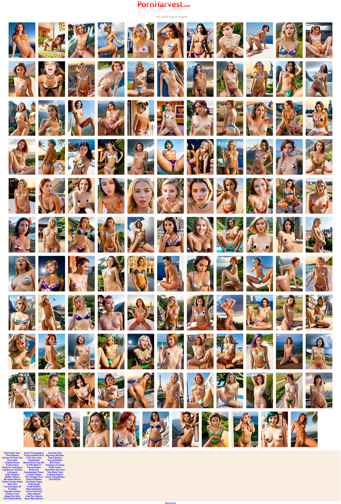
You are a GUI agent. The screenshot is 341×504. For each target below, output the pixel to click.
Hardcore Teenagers (12, 467)
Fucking (12, 489)
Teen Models (12, 455)
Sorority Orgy (55, 453)
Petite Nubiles (34, 486)
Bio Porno (55, 462)
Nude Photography (34, 453)
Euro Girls (12, 460)
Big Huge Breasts (55, 455)
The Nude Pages (34, 482)
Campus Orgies (55, 474)
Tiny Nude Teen (55, 472)
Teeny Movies (55, 458)
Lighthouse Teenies (12, 470)
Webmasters (170, 503)
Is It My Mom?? (33, 465)
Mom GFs (12, 484)
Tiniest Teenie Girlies (12, 482)
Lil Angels (12, 472)
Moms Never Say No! (33, 462)
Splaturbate (34, 460)
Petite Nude (34, 484)
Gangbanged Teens (34, 472)
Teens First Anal (34, 491)
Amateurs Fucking (55, 465)
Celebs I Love (12, 494)
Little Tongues (12, 474)
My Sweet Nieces (12, 479)
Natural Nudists (34, 489)
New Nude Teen (12, 453)
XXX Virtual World (12, 498)
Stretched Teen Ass (55, 470)
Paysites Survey (12, 491)
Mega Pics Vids (12, 496)
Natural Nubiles (34, 479)
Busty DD (34, 470)
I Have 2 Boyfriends (55, 477)
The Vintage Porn (34, 477)
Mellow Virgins (12, 477)
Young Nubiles (54, 460)
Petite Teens (55, 467)
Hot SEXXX (55, 479)
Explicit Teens (12, 462)
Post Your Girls (34, 458)
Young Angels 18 (12, 486)
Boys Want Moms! (34, 498)
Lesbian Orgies (34, 474)
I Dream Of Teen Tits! (12, 458)
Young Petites (34, 467)
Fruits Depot (12, 465)
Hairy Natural (33, 494)
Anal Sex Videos (34, 496)
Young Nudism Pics (34, 455)
